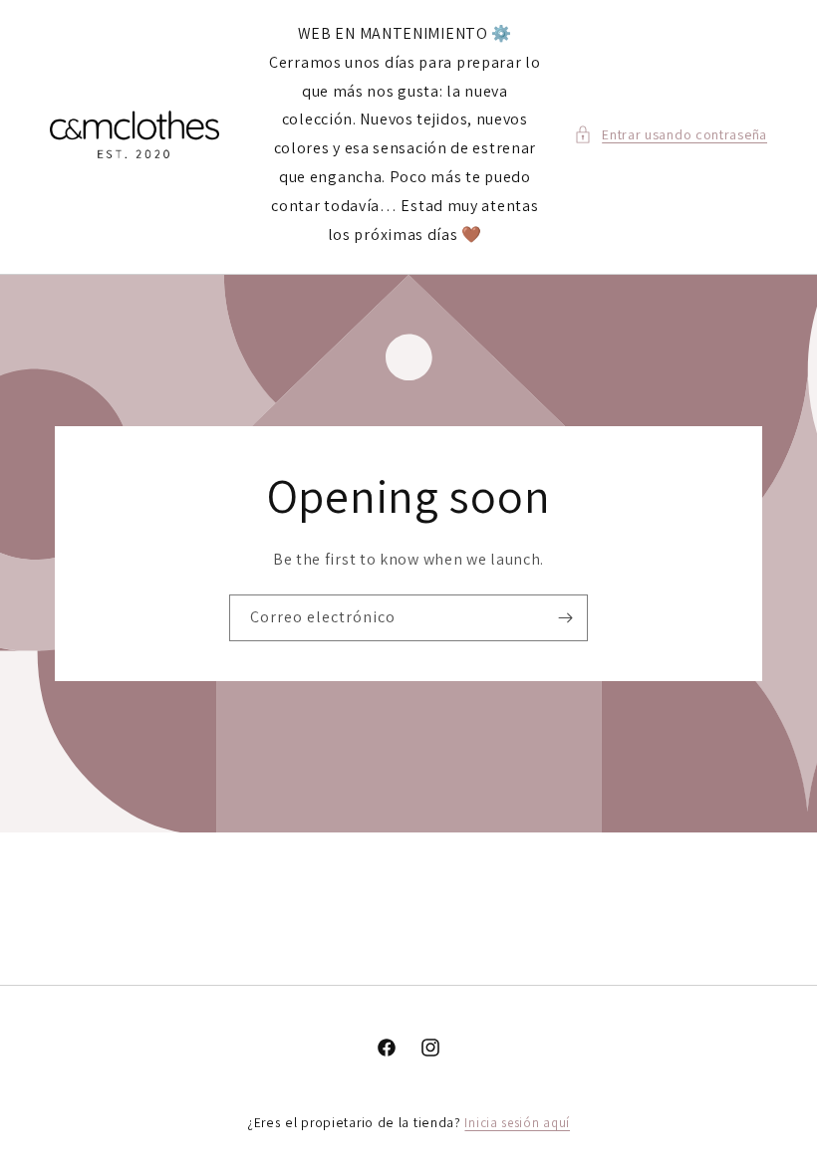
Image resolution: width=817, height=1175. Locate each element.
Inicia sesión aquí (517, 1122)
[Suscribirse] (565, 617)
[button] (670, 134)
